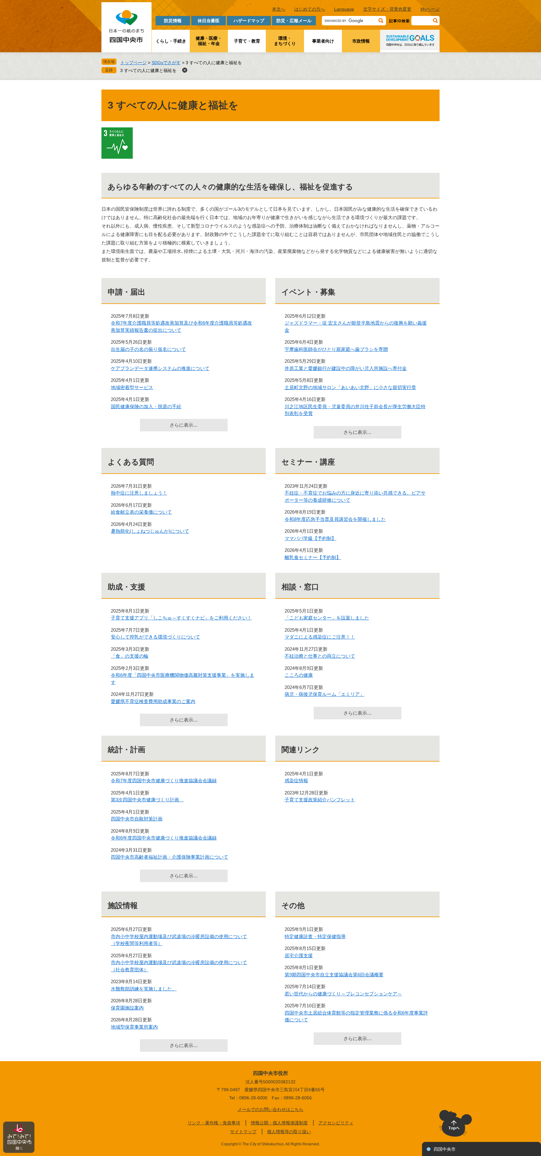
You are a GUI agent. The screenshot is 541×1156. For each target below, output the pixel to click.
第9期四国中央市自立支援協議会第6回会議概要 (334, 974)
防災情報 (173, 20)
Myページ (430, 9)
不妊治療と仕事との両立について (320, 656)
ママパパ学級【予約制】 (310, 538)
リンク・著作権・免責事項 (214, 1122)
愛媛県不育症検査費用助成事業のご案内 (153, 701)
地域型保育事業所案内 (134, 1027)
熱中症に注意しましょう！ (139, 493)
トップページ (133, 62)
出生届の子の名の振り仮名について (148, 349)
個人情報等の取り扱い (289, 1131)
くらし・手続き (171, 41)
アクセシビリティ (335, 1122)
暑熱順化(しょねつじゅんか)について (150, 531)
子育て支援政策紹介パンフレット (320, 799)
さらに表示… (184, 425)
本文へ (278, 9)
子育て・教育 (247, 41)
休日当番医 (208, 20)
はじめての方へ (309, 9)
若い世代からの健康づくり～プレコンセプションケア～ (343, 993)
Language (344, 9)
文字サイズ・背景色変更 (387, 9)
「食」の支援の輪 (129, 656)
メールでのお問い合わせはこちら (270, 1109)
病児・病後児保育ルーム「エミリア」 (324, 694)
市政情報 (361, 41)
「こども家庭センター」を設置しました (327, 617)
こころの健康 (299, 675)
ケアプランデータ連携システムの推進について (160, 368)
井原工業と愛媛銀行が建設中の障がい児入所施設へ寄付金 (346, 368)
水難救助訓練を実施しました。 (144, 988)
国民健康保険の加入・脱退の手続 (146, 406)
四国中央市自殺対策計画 (136, 818)
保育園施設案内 (127, 1007)
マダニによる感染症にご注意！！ (320, 637)
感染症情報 (296, 780)
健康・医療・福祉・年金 (209, 41)
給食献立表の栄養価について (141, 512)
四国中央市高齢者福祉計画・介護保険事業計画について (169, 857)
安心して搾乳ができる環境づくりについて (155, 637)
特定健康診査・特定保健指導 (315, 936)
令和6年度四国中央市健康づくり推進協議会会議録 (164, 837)
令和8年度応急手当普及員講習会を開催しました (335, 519)
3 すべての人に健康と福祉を (148, 70)
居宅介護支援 (299, 955)
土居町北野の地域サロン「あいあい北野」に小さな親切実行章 (350, 387)
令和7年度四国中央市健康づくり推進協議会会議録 (164, 780)
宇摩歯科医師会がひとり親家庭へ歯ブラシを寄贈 (336, 349)
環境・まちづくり (285, 41)
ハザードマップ (249, 20)
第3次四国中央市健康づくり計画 (147, 799)
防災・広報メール (294, 20)
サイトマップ (243, 1131)
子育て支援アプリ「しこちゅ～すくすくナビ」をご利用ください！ (181, 617)
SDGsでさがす (166, 62)
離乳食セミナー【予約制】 (313, 557)
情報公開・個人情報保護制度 (279, 1122)
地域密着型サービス (132, 387)
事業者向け (323, 41)
